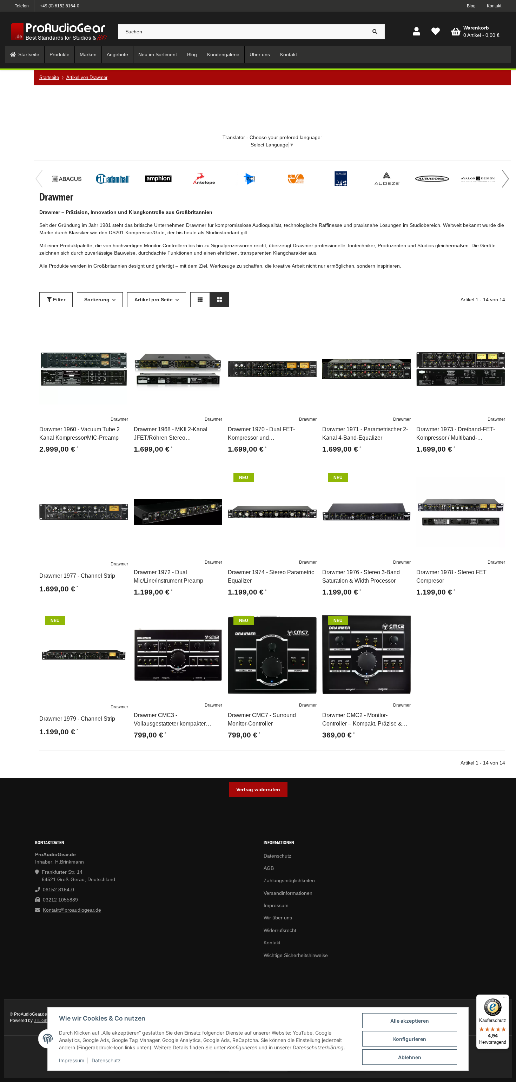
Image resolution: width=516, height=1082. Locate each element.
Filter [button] (58, 299)
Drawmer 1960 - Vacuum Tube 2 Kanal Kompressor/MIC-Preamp (79, 433)
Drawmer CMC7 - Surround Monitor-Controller (262, 719)
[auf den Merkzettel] (120, 333)
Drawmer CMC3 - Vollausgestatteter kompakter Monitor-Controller (170, 720)
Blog (471, 6)
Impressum (71, 1060)
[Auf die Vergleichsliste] (103, 333)
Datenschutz (106, 1060)
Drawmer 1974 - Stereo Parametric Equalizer (271, 576)
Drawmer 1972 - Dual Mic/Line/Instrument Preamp (168, 576)
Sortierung (97, 299)
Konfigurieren (409, 1039)
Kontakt (494, 6)
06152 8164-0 (58, 889)
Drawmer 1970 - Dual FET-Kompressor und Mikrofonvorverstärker (261, 434)
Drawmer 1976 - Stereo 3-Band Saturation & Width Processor (361, 576)
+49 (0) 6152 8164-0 (59, 6)
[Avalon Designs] (477, 178)
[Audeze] (386, 178)
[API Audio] (249, 178)
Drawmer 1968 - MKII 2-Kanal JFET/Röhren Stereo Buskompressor (170, 434)
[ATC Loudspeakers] (340, 178)
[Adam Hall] (112, 178)
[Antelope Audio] (203, 178)
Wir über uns (278, 917)
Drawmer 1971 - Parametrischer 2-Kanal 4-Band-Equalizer (365, 433)
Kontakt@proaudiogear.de (72, 910)
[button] (416, 31)
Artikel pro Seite (153, 299)
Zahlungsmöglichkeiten (289, 880)
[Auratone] (432, 178)
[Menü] (505, 999)
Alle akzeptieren (409, 1021)
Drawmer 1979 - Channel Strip (77, 719)
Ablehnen (409, 1057)
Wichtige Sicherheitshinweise (296, 955)
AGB (269, 868)
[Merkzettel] (435, 31)
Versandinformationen (288, 893)
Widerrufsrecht (280, 930)
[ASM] (295, 178)
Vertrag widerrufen (258, 789)
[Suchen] (375, 31)
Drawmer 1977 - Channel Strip (77, 576)
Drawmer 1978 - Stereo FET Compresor (451, 576)
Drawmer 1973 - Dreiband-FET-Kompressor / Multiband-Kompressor (455, 434)
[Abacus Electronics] (67, 178)
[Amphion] (158, 178)
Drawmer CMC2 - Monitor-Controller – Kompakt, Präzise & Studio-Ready (362, 720)
